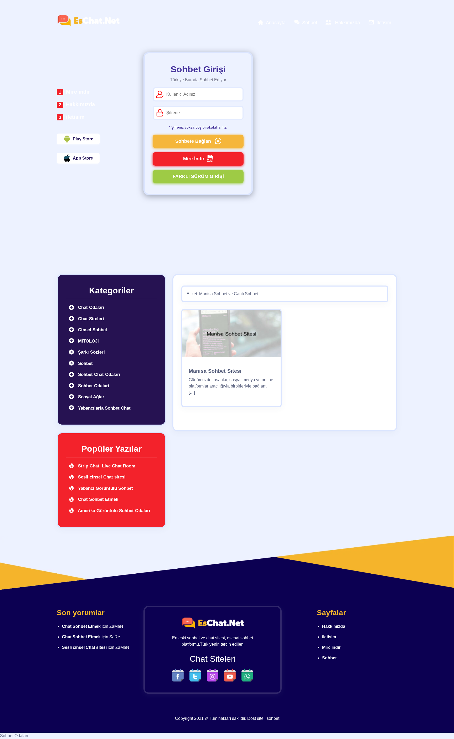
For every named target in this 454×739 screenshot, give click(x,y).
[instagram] (214, 674)
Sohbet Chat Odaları (98, 374)
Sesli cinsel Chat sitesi (101, 477)
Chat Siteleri (90, 318)
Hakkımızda (80, 104)
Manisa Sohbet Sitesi (215, 371)
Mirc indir (78, 92)
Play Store (83, 139)
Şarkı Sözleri (91, 352)
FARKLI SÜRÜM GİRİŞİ (198, 176)
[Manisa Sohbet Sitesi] (231, 335)
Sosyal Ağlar (90, 396)
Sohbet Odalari (93, 385)
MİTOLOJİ (88, 341)
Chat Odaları (90, 307)
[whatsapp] (247, 674)
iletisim (75, 117)
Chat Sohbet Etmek (97, 499)
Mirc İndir (193, 158)
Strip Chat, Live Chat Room (106, 465)
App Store (83, 158)
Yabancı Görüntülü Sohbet (105, 488)
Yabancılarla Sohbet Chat (104, 408)
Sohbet (85, 363)
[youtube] (231, 674)
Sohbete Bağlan (193, 141)
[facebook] (179, 674)
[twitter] (196, 674)
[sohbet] (88, 21)
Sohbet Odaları (14, 735)
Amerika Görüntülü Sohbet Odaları (113, 510)
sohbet (273, 718)
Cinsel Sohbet (92, 329)
